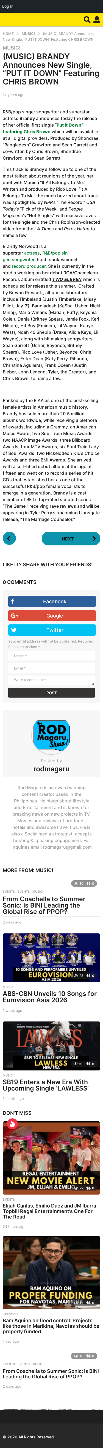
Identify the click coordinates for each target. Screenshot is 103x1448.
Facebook (54, 601)
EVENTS (24, 891)
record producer (29, 266)
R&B (46, 253)
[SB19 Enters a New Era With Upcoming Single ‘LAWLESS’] (51, 1045)
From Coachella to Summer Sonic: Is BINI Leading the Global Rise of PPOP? (44, 905)
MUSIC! (12, 48)
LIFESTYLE (10, 1314)
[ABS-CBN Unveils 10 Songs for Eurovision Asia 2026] (51, 957)
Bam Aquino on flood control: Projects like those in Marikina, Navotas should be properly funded (51, 1326)
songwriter (23, 259)
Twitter (54, 630)
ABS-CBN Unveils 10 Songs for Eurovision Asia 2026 (50, 997)
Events (9, 891)
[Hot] (12, 1123)
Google (54, 616)
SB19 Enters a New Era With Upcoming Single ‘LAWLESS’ (46, 1085)
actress (32, 253)
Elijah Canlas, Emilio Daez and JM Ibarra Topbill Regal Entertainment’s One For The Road (49, 1211)
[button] (87, 19)
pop (56, 253)
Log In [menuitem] (7, 6)
